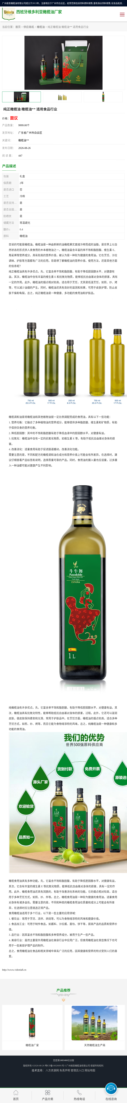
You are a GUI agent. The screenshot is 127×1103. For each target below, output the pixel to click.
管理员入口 (77, 1070)
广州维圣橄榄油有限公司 (78, 1065)
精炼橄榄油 (94, 1045)
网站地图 (90, 1070)
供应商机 (28, 27)
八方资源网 (52, 1070)
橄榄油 (41, 27)
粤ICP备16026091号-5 (55, 1065)
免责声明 (65, 1070)
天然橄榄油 (32, 1045)
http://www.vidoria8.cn (14, 969)
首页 (18, 27)
